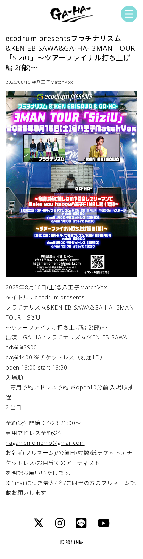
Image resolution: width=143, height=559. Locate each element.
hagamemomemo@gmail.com (45, 443)
